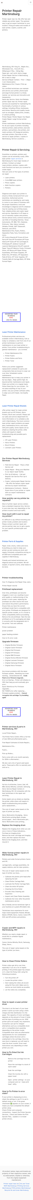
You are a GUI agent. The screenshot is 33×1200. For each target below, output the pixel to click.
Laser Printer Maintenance (13, 332)
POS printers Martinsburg (21, 1188)
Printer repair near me (11, 1184)
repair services (16, 159)
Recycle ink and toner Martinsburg (17, 1190)
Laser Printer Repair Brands (14, 406)
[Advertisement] (16, 48)
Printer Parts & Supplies (12, 541)
